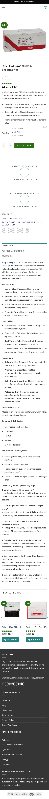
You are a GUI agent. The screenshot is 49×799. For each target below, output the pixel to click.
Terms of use (7, 715)
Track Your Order (9, 725)
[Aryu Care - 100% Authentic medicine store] (24, 8)
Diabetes (6, 764)
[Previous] (2, 623)
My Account (7, 710)
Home (4, 66)
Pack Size (5, 133)
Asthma (5, 740)
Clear (45, 127)
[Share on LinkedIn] (27, 230)
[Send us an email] (18, 684)
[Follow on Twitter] (13, 684)
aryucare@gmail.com (17, 677)
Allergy (5, 759)
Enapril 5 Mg (38, 222)
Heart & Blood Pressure (20, 66)
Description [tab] (7, 246)
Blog (4, 705)
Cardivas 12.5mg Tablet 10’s (36, 627)
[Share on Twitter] (13, 230)
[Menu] (3, 8)
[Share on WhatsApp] (4, 230)
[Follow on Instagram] (9, 684)
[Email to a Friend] (18, 230)
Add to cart (24, 145)
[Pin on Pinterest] (22, 230)
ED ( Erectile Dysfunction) (13, 744)
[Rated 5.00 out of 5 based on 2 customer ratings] (24, 83)
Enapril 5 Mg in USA (8, 225)
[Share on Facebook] (9, 230)
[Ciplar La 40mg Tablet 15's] (12, 610)
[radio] (30, 129)
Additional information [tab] (13, 251)
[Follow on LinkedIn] (22, 684)
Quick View (10, 640)
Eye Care (6, 749)
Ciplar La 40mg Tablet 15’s (12, 627)
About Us (6, 700)
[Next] (47, 623)
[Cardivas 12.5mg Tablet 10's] (36, 610)
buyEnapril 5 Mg (28, 222)
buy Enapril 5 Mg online (14, 222)
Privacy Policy (8, 720)
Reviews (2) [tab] (7, 256)
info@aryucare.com (35, 677)
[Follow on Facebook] (4, 684)
